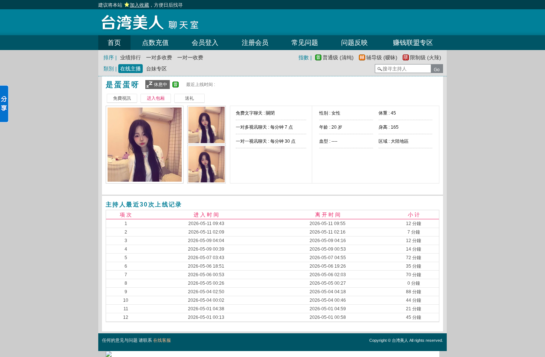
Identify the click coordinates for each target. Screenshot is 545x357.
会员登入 (205, 42)
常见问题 (304, 42)
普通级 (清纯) (338, 57)
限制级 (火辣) (425, 57)
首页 (114, 42)
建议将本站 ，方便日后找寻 (140, 5)
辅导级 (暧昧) (381, 57)
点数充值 (155, 42)
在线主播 (130, 69)
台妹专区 (156, 69)
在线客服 (162, 340)
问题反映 (354, 42)
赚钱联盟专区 (413, 42)
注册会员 (255, 42)
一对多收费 (159, 57)
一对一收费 (190, 57)
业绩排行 (130, 57)
